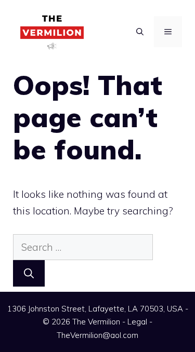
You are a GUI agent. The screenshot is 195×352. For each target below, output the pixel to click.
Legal (137, 322)
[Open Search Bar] (140, 31)
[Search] (29, 273)
